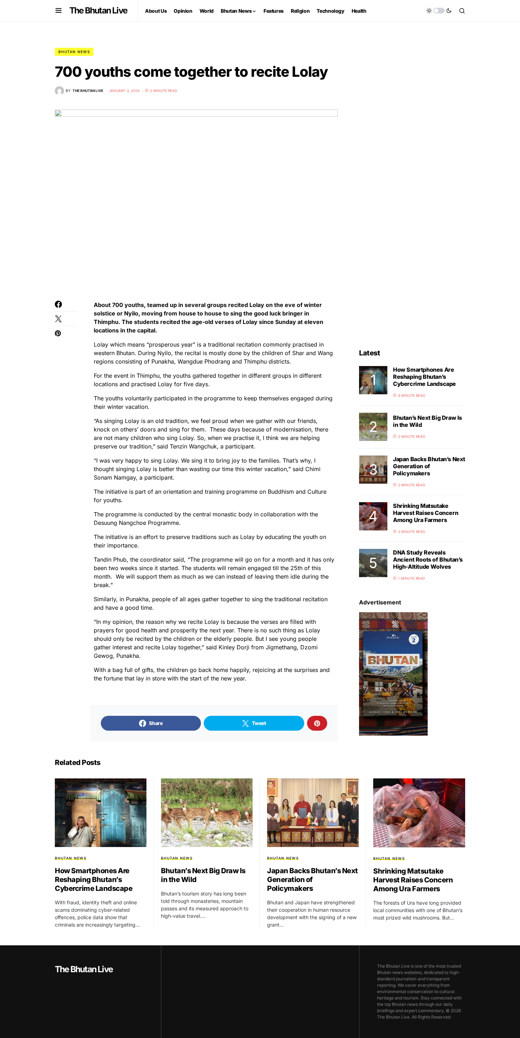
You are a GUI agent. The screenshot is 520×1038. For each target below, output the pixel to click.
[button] (58, 10)
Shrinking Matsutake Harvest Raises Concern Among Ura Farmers (425, 512)
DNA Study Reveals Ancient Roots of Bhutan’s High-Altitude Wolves (428, 559)
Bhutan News (74, 52)
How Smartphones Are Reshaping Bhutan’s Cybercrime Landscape (424, 376)
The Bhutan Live (98, 10)
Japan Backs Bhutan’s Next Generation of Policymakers (429, 466)
